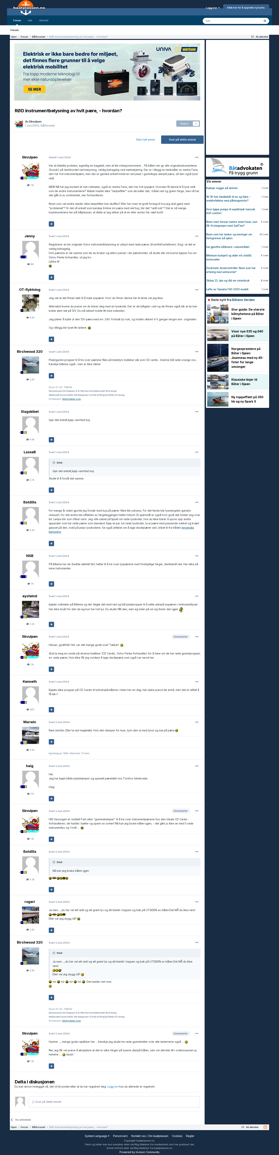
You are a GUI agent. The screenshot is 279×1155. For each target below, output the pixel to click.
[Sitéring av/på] (51, 224)
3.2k (32, 530)
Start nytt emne (145, 139)
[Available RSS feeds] (265, 1127)
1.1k (32, 185)
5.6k (32, 439)
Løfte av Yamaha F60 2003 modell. (227, 289)
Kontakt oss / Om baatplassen (149, 1136)
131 (32, 793)
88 (32, 264)
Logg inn (212, 7)
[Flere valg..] (197, 157)
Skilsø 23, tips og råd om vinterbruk (228, 280)
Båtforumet (48, 125)
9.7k (32, 479)
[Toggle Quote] (54, 462)
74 (32, 583)
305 (31, 709)
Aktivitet (43, 20)
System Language (96, 1136)
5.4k (32, 749)
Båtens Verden (243, 300)
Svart (59, 236)
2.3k (32, 929)
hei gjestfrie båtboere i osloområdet (227, 246)
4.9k (32, 317)
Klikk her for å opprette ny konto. (246, 7)
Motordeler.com (71, 398)
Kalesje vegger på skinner (222, 188)
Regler (190, 1136)
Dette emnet (249, 20)
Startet (60, 157)
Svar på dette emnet (182, 139)
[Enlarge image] (50, 265)
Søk (30, 20)
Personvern (120, 1136)
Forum (17, 20)
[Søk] (265, 21)
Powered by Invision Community (140, 1152)
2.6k (32, 379)
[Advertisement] (234, 97)
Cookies (177, 1136)
